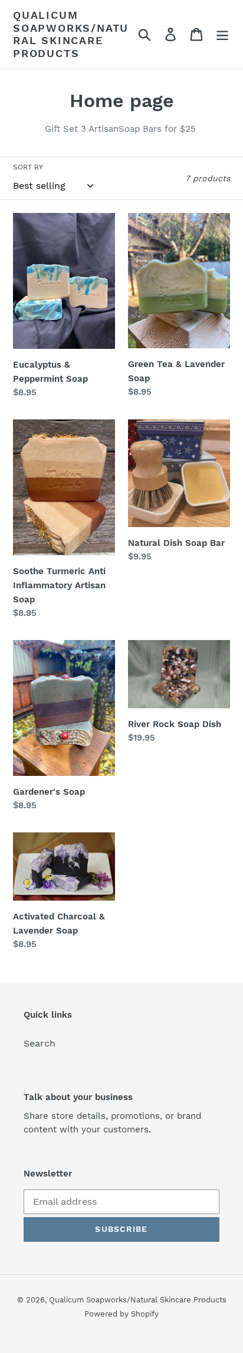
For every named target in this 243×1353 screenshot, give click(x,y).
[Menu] (222, 34)
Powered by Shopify (121, 1313)
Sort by (28, 167)
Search (39, 1043)
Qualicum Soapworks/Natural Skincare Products (71, 34)
